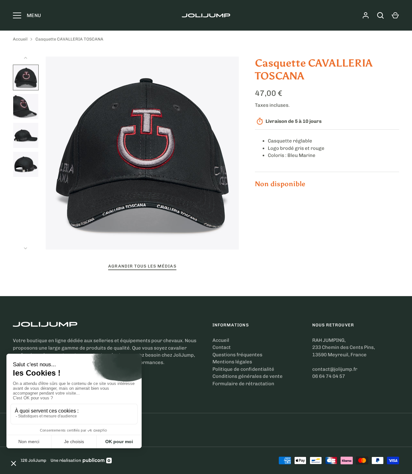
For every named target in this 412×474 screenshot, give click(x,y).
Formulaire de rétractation (243, 384)
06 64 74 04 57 (328, 376)
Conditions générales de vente (247, 376)
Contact (221, 347)
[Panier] (395, 15)
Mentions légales (232, 362)
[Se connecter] (366, 15)
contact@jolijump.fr (334, 369)
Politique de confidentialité (243, 369)
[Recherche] (380, 15)
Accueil (20, 39)
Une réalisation (66, 460)
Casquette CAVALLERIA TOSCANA (69, 39)
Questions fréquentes (237, 355)
